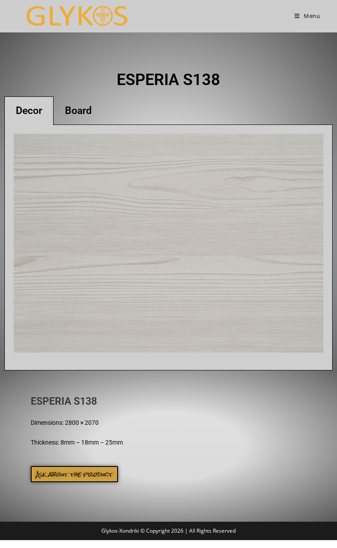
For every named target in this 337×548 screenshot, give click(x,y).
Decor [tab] (29, 111)
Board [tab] (78, 111)
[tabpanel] (168, 247)
